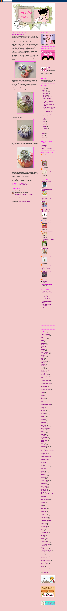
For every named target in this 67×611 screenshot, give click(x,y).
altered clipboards (45, 334)
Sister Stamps (44, 518)
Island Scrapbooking (45, 143)
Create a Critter (44, 374)
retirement (43, 509)
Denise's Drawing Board (47, 231)
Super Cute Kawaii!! (46, 307)
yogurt (42, 566)
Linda (16, 190)
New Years (43, 474)
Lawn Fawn (43, 449)
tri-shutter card (44, 551)
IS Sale (42, 441)
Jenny (49, 67)
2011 (43, 133)
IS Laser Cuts (44, 440)
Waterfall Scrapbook (45, 560)
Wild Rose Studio (45, 563)
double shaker (44, 386)
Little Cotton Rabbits (46, 456)
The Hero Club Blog (46, 268)
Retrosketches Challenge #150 (50, 171)
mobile (42, 471)
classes (42, 368)
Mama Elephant (44, 463)
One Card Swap (44, 480)
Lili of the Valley (44, 454)
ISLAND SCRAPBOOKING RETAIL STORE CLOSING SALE (47, 156)
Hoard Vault (43, 435)
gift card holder (44, 411)
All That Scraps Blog (47, 198)
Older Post (36, 199)
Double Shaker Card (45, 388)
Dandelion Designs (45, 380)
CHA (42, 362)
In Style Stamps (44, 438)
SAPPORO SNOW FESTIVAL (46, 305)
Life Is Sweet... (45, 248)
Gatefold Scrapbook (45, 408)
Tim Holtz (44, 281)
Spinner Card (44, 523)
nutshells (43, 478)
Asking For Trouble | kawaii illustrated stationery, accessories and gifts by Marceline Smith (47, 295)
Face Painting (44, 399)
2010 (43, 135)
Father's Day (44, 402)
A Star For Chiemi (46, 181)
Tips (42, 547)
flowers (42, 405)
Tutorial (42, 554)
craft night (43, 373)
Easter (42, 395)
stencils (42, 529)
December (45, 91)
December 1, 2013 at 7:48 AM (24, 194)
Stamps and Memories (46, 148)
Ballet (42, 341)
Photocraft (43, 146)
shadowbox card (44, 515)
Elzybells (43, 398)
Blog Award (43, 344)
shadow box (43, 514)
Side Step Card (44, 517)
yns (41, 565)
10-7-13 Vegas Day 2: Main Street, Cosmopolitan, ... (48, 113)
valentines (43, 557)
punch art (43, 502)
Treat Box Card (44, 548)
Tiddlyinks (43, 545)
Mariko (42, 465)
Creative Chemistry (45, 376)
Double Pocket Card (45, 385)
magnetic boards (45, 459)
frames (42, 407)
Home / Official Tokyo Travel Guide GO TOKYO (47, 299)
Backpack (43, 340)
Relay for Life (44, 508)
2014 (43, 88)
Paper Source (44, 486)
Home (25, 199)
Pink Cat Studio (44, 490)
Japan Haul (43, 444)
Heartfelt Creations (45, 428)
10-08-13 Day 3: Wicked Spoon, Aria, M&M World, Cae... (49, 108)
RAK (42, 505)
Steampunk (43, 527)
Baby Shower (44, 338)
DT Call (42, 392)
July (44, 119)
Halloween (18, 184)
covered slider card (45, 370)
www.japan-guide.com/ (47, 308)
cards (42, 358)
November (45, 93)
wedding (42, 562)
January (45, 129)
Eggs (42, 396)
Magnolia (43, 460)
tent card (43, 539)
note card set (44, 475)
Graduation (43, 416)
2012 (43, 132)
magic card (43, 457)
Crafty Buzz (45, 160)
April (44, 124)
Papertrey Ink (44, 487)
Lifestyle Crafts (44, 453)
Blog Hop (43, 347)
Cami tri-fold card (45, 352)
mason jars (43, 468)
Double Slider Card (45, 389)
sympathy (43, 533)
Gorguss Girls (44, 414)
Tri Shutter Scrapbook (46, 550)
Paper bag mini (44, 484)
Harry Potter (44, 425)
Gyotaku (43, 419)
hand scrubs (43, 422)
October (45, 95)
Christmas (43, 365)
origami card (44, 481)
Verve (42, 559)
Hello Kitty (43, 429)
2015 (43, 86)
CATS (42, 359)
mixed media (44, 469)
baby (42, 337)
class (42, 367)
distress (42, 382)
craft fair (43, 371)
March (45, 126)
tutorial (22, 81)
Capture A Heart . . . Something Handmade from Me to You (47, 210)
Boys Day (43, 349)
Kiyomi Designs (44, 446)
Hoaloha (43, 434)
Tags (42, 536)
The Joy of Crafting (46, 271)
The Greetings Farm (45, 544)
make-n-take (43, 462)
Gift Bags (43, 410)
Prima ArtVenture (45, 499)
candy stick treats (45, 353)
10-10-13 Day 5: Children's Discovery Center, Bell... (48, 101)
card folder (43, 356)
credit (42, 377)
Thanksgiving (44, 541)
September (46, 118)
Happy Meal (43, 423)
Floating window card (46, 404)
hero (42, 431)
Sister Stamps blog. (31, 179)
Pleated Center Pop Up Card (47, 493)
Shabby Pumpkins (47, 98)
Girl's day (43, 413)
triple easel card (44, 553)
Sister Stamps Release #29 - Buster (50, 162)
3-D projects (44, 332)
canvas (42, 355)
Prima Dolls (43, 500)
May (44, 123)
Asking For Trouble (46, 291)
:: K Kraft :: (44, 169)
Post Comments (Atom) (24, 201)
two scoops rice (44, 556)
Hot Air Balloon (44, 437)
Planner (42, 492)
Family (42, 401)
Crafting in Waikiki (46, 220)
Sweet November (45, 532)
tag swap (43, 535)
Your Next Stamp (45, 568)
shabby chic (25, 184)
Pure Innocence (44, 503)
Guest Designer (44, 417)
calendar (43, 350)
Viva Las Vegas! (46, 115)
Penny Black (43, 489)
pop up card (43, 496)
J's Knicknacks (44, 145)
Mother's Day (44, 472)
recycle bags (44, 506)
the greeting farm (45, 542)
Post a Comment (16, 197)
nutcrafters (43, 477)
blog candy (43, 346)
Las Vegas (43, 447)
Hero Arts (43, 432)
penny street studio (46, 256)
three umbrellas (45, 279)
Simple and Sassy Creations (46, 265)
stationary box (44, 526)
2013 (43, 90)
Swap (42, 530)
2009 (44, 137)
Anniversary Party (45, 335)
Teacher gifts (44, 538)
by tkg (43, 201)
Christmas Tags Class (48, 96)
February (45, 128)
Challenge (43, 364)
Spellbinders (44, 521)
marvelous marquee (45, 466)
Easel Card (43, 394)
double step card (45, 391)
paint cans (43, 483)
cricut (42, 379)
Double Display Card (46, 383)
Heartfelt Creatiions (45, 426)
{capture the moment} (47, 284)
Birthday (43, 343)
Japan (42, 443)
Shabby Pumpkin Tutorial (21, 49)
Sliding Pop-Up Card (46, 520)
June (44, 121)
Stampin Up (43, 524)
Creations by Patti (46, 222)
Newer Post (14, 199)
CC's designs (44, 361)
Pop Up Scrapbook (45, 498)
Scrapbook (43, 511)
